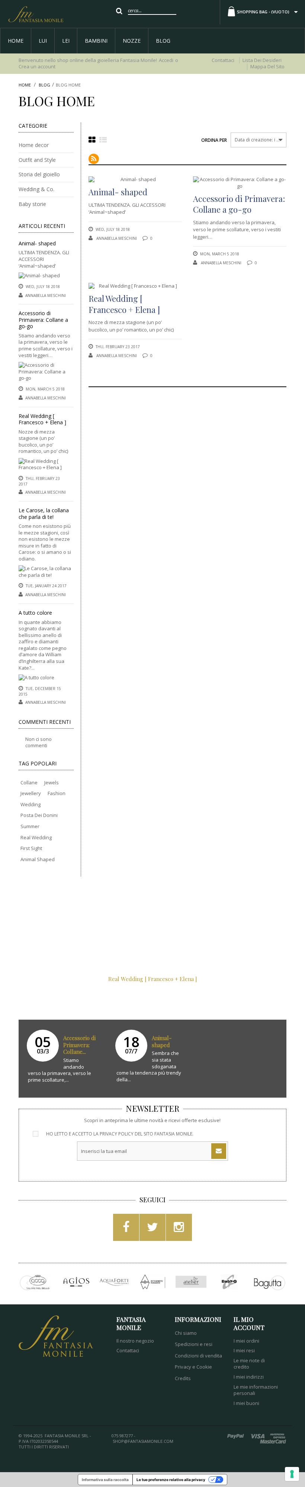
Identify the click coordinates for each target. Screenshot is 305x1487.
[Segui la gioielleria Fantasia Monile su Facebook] (126, 1229)
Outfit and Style (37, 159)
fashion (56, 793)
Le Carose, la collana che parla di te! (44, 513)
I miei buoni (246, 1403)
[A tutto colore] (36, 679)
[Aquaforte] (114, 1282)
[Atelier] (191, 1282)
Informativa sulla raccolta (105, 1479)
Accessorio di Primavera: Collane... (79, 1045)
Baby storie (32, 203)
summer (29, 826)
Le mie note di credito (249, 1363)
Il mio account (249, 1323)
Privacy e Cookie (193, 1366)
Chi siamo (186, 1333)
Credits (183, 1378)
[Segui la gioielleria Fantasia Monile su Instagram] (179, 1229)
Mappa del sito (267, 66)
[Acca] (37, 1282)
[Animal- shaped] (39, 277)
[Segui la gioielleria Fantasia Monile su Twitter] (152, 1229)
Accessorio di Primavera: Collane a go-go (43, 320)
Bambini (96, 40)
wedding (30, 804)
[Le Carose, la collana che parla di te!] (46, 573)
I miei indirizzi (249, 1376)
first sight (31, 848)
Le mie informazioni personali (256, 1390)
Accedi (166, 60)
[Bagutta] (267, 1282)
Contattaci (223, 60)
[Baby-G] (229, 1282)
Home (15, 40)
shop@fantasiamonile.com (143, 1441)
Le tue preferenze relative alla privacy (171, 1479)
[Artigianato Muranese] (152, 1282)
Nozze (132, 40)
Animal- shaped (37, 243)
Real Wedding (36, 837)
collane (29, 782)
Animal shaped (37, 859)
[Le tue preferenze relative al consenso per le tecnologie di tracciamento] (292, 1474)
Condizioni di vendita (198, 1355)
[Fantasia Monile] (35, 14)
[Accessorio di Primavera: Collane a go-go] (46, 373)
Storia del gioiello (39, 174)
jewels (51, 782)
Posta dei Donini (39, 815)
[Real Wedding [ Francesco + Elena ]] (46, 466)
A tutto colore (35, 612)
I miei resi (244, 1350)
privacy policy (117, 1134)
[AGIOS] (76, 1282)
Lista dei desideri (262, 60)
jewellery (30, 793)
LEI (66, 40)
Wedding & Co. (36, 189)
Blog (163, 40)
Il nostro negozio (135, 1340)
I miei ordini (246, 1340)
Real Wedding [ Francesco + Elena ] (42, 419)
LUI (43, 40)
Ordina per (214, 140)
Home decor (34, 144)
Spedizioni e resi (193, 1344)
